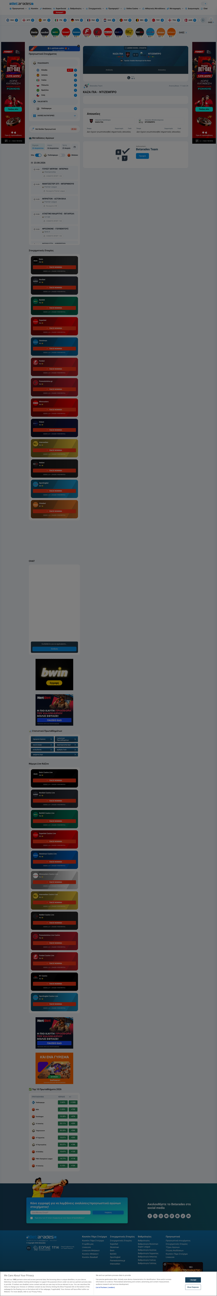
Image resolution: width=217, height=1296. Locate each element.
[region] (108, 1284)
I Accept (193, 1280)
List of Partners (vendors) (105, 1287)
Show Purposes (193, 1287)
